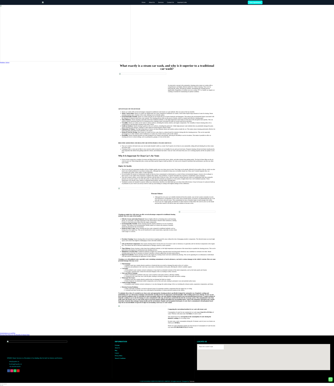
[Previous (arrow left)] (0, 385)
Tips (14, 333)
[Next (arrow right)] (2, 385)
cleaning (2, 333)
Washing (2, 62)
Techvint (192, 381)
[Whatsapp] (15, 370)
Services (161, 2)
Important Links (182, 2)
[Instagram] (11, 370)
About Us (152, 2)
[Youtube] (18, 370)
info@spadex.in (14, 361)
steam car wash (9, 333)
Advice (7, 62)
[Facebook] (8, 370)
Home (143, 2)
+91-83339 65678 (14, 366)
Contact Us (170, 2)
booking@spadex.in (15, 364)
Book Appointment (255, 2)
